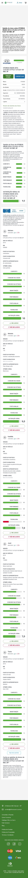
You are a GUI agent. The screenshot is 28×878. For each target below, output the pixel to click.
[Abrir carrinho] (2, 2)
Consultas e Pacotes (7, 814)
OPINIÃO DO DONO (7, 211)
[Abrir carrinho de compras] (25, 2)
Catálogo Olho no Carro (8, 820)
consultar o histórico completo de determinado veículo (12, 774)
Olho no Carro (16, 775)
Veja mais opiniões (14, 752)
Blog (3, 825)
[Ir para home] (8, 3)
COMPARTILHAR (20, 76)
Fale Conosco (6, 823)
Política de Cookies (7, 829)
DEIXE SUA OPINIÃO (8, 76)
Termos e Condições (7, 835)
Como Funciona (6, 817)
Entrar (20, 2)
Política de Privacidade (8, 832)
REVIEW (21, 210)
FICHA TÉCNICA (14, 210)
